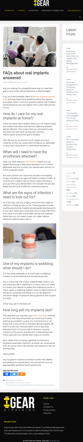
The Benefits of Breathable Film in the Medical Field (72, 117)
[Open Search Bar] (80, 17)
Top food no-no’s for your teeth (17, 383)
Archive (69, 173)
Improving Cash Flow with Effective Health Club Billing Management (72, 57)
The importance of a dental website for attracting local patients (29, 385)
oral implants (31, 162)
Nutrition (33, 11)
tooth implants (40, 316)
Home (68, 48)
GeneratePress (54, 441)
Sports (21, 11)
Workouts (9, 11)
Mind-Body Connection (52, 11)
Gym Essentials (74, 11)
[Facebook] (6, 374)
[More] (21, 374)
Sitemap (47, 413)
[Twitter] (14, 374)
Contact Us (48, 407)
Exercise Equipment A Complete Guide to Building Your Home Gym (72, 88)
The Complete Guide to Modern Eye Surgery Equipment (72, 144)
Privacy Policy (49, 410)
